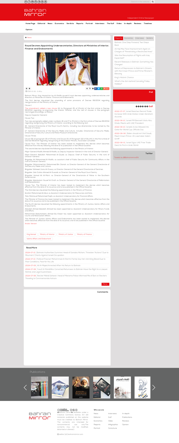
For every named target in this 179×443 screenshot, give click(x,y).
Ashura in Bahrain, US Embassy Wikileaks (60, 383)
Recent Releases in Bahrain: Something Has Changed (134, 63)
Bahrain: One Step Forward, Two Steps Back (132, 44)
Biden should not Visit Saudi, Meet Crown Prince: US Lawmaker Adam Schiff (133, 136)
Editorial (41, 24)
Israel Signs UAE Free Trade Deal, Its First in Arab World (133, 144)
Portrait (89, 24)
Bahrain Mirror (35, 12)
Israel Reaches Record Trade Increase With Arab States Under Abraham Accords (134, 114)
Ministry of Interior (47, 234)
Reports (79, 24)
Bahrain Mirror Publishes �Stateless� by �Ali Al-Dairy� (81, 383)
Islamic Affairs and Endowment (39, 239)
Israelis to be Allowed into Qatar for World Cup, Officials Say (132, 128)
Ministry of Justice (66, 234)
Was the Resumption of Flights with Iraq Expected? (132, 57)
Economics (59, 24)
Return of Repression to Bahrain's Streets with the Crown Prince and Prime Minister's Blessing (133, 71)
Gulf (151, 106)
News (50, 24)
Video (119, 24)
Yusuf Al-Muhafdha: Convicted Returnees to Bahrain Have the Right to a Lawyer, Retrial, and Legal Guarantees (66, 270)
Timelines (148, 24)
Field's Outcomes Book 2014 (143, 380)
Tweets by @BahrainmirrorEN (126, 158)
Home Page (30, 24)
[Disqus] (67, 330)
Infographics (113, 425)
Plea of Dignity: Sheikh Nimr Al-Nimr (122, 382)
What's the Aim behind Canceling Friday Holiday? (132, 82)
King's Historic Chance (124, 78)
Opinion (29, 30)
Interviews (99, 24)
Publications (37, 372)
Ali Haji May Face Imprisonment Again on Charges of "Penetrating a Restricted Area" (133, 50)
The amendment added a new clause (41, 108)
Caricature (112, 428)
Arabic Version (31, 224)
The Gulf (110, 24)
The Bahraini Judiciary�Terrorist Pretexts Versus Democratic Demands (102, 385)
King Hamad (31, 234)
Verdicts (70, 24)
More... (105, 284)
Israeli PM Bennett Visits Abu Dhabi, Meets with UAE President (133, 122)
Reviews (137, 24)
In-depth (128, 24)
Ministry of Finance (84, 234)
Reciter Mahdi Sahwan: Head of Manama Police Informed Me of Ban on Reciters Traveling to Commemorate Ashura (66, 277)
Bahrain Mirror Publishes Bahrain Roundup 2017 (39, 383)
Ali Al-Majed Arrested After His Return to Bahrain (52, 266)
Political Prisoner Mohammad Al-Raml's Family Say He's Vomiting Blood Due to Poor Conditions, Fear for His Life (65, 260)
